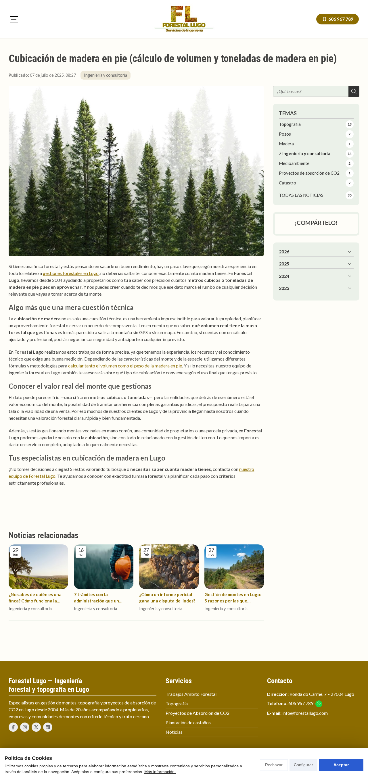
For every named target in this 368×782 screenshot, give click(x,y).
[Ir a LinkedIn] (47, 727)
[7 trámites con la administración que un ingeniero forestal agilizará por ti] (103, 566)
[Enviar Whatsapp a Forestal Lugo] (318, 703)
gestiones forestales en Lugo (71, 273)
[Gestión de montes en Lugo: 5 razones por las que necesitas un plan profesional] (234, 566)
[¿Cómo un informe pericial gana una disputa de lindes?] (169, 566)
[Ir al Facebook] (13, 727)
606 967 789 (300, 703)
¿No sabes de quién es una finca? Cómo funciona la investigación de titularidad (37, 598)
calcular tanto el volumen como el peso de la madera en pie (125, 365)
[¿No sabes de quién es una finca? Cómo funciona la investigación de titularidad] (38, 566)
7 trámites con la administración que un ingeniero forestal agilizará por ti (102, 598)
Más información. (160, 771)
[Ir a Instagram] (24, 727)
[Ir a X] (36, 727)
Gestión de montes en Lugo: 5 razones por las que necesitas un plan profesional (232, 598)
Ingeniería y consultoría (105, 75)
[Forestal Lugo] (184, 19)
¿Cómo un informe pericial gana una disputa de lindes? (167, 597)
